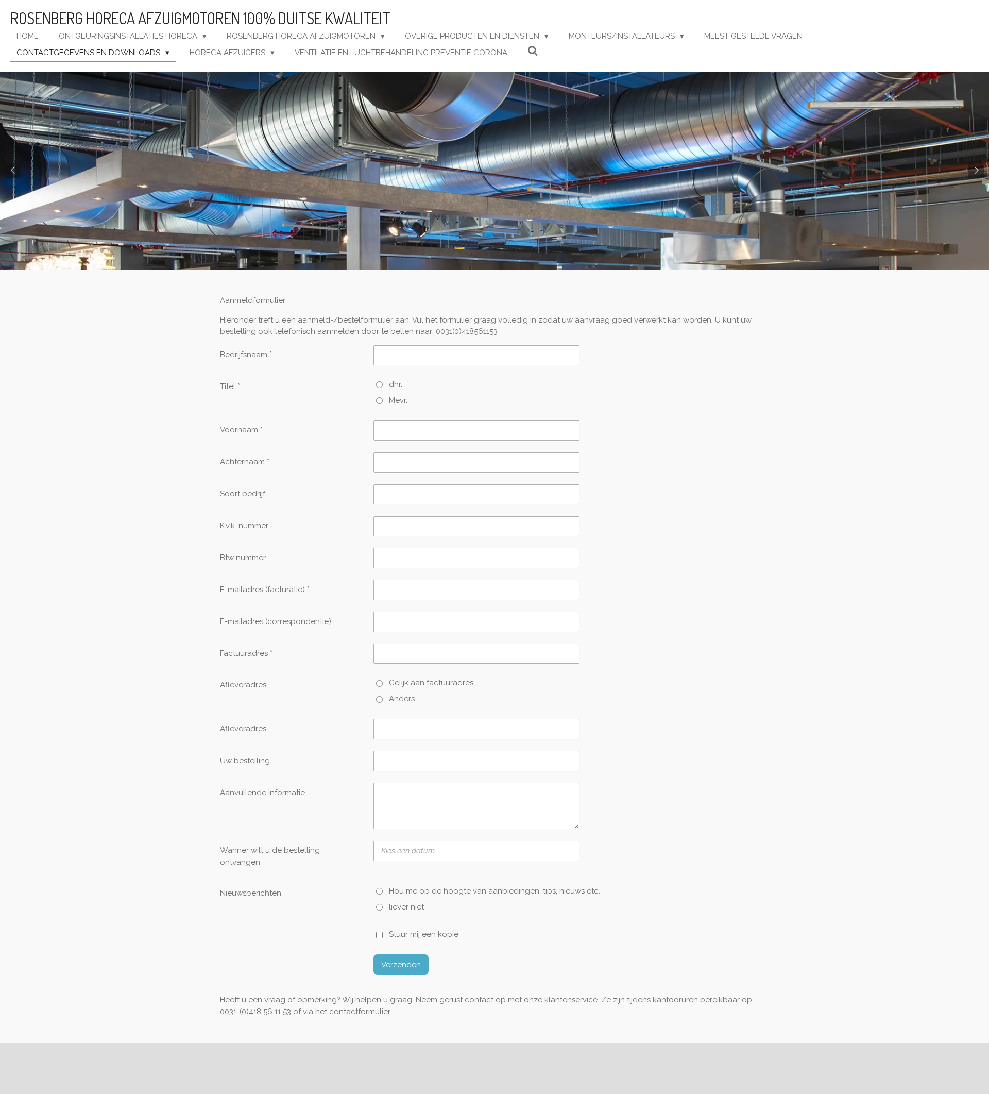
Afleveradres (243, 684)
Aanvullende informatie (262, 792)
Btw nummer (243, 557)
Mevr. (398, 400)
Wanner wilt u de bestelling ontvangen (270, 856)
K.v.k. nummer (244, 525)
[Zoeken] (532, 51)
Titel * (230, 386)
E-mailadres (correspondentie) (275, 621)
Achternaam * (244, 461)
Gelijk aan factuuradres (431, 682)
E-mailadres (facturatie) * (265, 589)
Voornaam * (241, 429)
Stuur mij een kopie (423, 934)
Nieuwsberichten (250, 893)
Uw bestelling (245, 760)
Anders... (404, 698)
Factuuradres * (246, 653)
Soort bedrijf (242, 493)
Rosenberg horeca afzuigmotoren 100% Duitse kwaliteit (200, 18)
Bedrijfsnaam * (246, 354)
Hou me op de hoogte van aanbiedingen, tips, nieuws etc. (494, 891)
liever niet (406, 907)
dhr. (395, 384)
